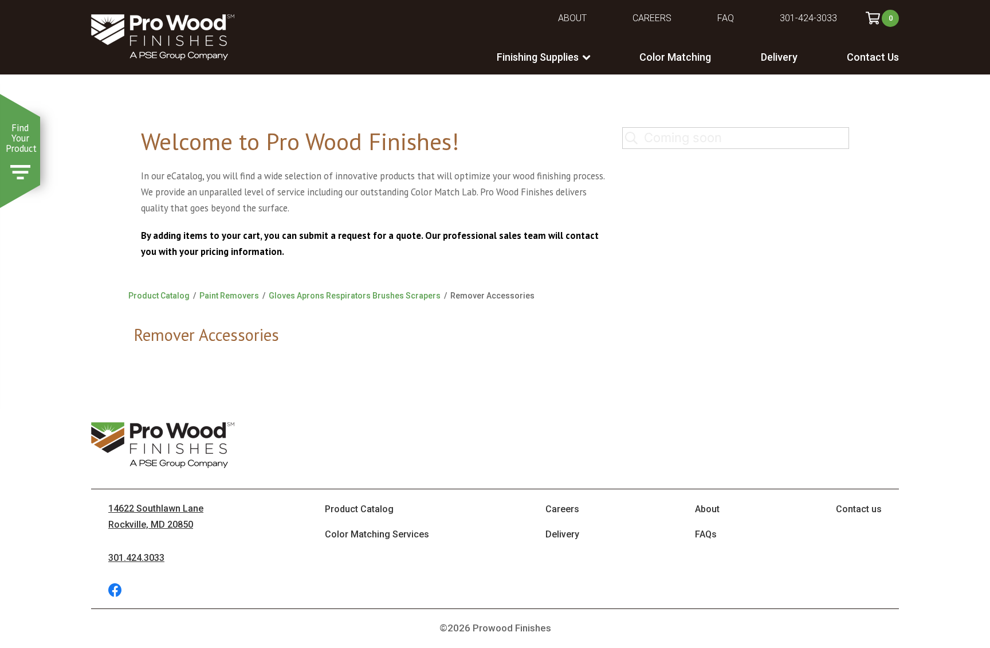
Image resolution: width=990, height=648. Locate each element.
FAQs (706, 534)
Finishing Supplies (538, 57)
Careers (651, 18)
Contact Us (873, 57)
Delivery (779, 57)
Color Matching (675, 57)
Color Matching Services (377, 534)
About (572, 18)
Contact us (859, 509)
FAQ (725, 18)
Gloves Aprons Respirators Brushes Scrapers (355, 295)
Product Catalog (159, 295)
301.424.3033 (136, 557)
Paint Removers (229, 295)
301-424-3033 (808, 18)
